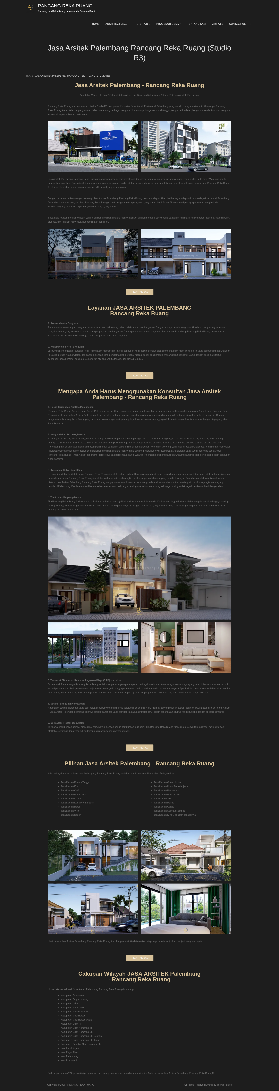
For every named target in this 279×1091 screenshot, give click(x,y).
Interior (142, 24)
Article (217, 24)
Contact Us (237, 24)
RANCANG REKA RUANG (65, 5)
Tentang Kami (196, 24)
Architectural (116, 24)
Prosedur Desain (168, 24)
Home (96, 24)
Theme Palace (224, 1085)
